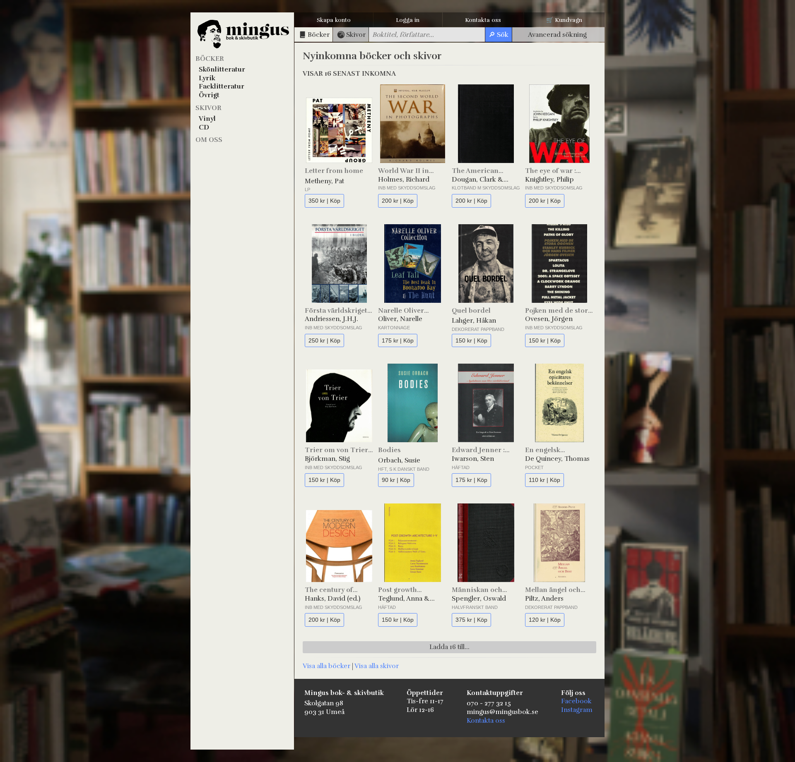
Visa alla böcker (326, 666)
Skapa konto (334, 20)
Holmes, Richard (403, 179)
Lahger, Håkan (474, 320)
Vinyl (207, 119)
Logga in (407, 20)
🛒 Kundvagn (564, 20)
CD (204, 127)
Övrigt (209, 95)
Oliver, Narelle (400, 319)
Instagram (577, 710)
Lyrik (207, 78)
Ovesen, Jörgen (549, 319)
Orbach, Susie (399, 460)
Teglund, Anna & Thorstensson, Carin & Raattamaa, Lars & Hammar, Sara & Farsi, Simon (409, 598)
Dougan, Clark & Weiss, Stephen (478, 179)
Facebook (576, 701)
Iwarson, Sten (473, 459)
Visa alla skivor (376, 666)
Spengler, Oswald (479, 598)
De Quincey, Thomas (557, 459)
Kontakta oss (483, 20)
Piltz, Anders (544, 598)
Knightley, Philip (549, 179)
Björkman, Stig (327, 459)
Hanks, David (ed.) (332, 598)
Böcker (209, 59)
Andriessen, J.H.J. (331, 319)
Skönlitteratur (222, 69)
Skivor (208, 108)
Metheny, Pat (324, 181)
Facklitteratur (221, 86)
